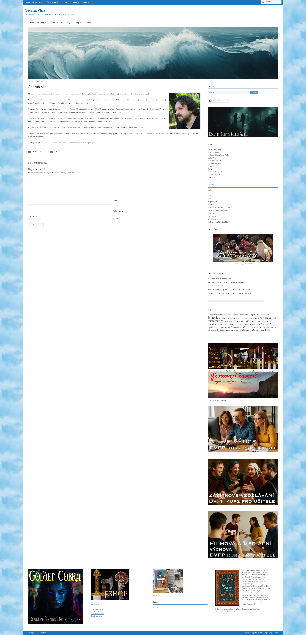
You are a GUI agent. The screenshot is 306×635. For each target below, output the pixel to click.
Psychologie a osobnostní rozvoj (219, 207)
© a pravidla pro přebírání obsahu (219, 155)
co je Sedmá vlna (214, 152)
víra (262, 330)
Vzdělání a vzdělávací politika (218, 222)
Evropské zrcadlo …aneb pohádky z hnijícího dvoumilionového (229, 293)
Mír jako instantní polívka (217, 286)
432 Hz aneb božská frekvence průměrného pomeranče (226, 282)
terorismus (267, 327)
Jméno (116, 200)
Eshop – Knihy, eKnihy (216, 172)
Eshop (74, 2)
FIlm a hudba (212, 193)
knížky (238, 318)
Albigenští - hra (96, 604)
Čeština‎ (215, 101)
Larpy (65, 2)
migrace (264, 317)
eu (247, 314)
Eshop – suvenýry (215, 174)
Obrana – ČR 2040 (215, 163)
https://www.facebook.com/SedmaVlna (62, 127)
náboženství (239, 321)
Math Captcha (32, 216)
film (267, 314)
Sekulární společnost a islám (217, 210)
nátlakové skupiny (253, 321)
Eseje (210, 190)
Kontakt (155, 607)
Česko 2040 (51, 2)
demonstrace (230, 314)
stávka (240, 327)
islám (233, 318)
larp (209, 199)
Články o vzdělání (97, 609)
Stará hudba (212, 216)
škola (267, 330)
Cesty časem (95, 602)
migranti (272, 318)
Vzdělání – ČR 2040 (215, 160)
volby (217, 330)
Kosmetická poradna (97, 614)
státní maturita (233, 327)
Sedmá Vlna (35, 10)
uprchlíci (211, 330)
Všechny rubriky (213, 219)
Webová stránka (118, 211)
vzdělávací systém (247, 330)
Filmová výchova (96, 611)
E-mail (116, 206)
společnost (213, 327)
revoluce (253, 324)
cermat (223, 314)
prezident (235, 324)
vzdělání (235, 330)
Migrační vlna (212, 202)
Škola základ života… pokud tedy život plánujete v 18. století (229, 290)
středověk (247, 327)
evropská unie (254, 314)
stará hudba (223, 327)
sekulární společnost (265, 324)
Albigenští (211, 314)
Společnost (211, 213)
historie (213, 317)
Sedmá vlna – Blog (32, 2)
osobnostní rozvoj (225, 324)
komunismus (245, 318)
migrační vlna (215, 320)
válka (258, 330)
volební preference (225, 330)
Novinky (211, 204)
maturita (256, 318)
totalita (273, 327)
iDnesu (72, 109)
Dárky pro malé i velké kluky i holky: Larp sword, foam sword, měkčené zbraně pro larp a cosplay (241, 371)
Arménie (218, 314)
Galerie (86, 2)
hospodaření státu (224, 318)
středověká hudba (258, 327)
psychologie (245, 324)
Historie (210, 196)
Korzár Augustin (96, 616)
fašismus (263, 314)
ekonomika (242, 314)
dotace (236, 314)
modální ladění (228, 321)
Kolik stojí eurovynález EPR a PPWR (221, 278)
